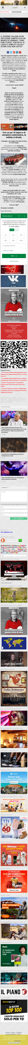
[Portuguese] (15, 550)
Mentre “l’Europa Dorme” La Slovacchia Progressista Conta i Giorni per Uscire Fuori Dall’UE (13, 384)
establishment (4, 398)
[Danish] (5, 547)
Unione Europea (9, 402)
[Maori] (3, 550)
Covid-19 (20, 397)
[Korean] (15, 549)
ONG (20, 401)
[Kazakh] (13, 549)
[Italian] (9, 549)
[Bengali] (15, 545)
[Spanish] (5, 552)
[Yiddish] (18, 552)
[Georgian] (18, 547)
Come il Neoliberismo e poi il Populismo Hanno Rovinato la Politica (12, 478)
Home (7, 1032)
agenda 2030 (8, 397)
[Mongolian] (5, 550)
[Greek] (22, 547)
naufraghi (10, 399)
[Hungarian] (2, 549)
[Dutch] (7, 547)
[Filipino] (13, 547)
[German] (20, 547)
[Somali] (3, 552)
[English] (9, 547)
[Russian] (18, 550)
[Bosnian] (17, 545)
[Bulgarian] (18, 545)
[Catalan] (20, 545)
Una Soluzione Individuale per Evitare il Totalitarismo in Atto (12, 455)
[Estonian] (11, 547)
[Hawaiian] (24, 547)
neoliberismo (17, 399)
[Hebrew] (26, 547)
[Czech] (3, 547)
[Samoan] (20, 550)
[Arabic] (5, 545)
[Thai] (11, 552)
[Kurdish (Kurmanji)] (17, 549)
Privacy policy (18, 1040)
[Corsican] (26, 545)
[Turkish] (13, 552)
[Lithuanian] (22, 549)
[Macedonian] (26, 549)
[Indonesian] (5, 549)
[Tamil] (9, 552)
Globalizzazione (22, 398)
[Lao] (18, 549)
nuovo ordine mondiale (10, 401)
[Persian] (11, 550)
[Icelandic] (3, 549)
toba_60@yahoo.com (7, 532)
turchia (2, 402)
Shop (12, 1032)
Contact (18, 1032)
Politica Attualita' (6, 16)
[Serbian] (22, 550)
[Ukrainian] (15, 552)
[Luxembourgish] (24, 549)
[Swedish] (7, 552)
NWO (17, 401)
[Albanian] (3, 545)
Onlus (23, 401)
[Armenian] (7, 545)
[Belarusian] (13, 545)
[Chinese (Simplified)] (22, 545)
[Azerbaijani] (9, 545)
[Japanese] (11, 549)
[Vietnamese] (17, 552)
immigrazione (4, 399)
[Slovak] (26, 550)
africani (3, 397)
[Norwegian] (9, 550)
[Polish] (13, 550)
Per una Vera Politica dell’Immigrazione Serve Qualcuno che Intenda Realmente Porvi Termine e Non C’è (14, 374)
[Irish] (7, 549)
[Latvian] (20, 549)
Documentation (11, 1034)
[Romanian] (17, 550)
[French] (17, 547)
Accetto (10, 1042)
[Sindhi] (24, 550)
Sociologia (24, 458)
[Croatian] (2, 547)
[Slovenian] (2, 552)
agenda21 (14, 397)
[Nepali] (7, 550)
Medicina (24, 434)
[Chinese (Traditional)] (24, 545)
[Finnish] (15, 547)
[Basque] (11, 545)
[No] (26, 1040)
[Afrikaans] (2, 545)
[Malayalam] (2, 550)
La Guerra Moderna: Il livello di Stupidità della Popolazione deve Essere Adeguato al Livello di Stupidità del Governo (14, 390)
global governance (13, 398)
